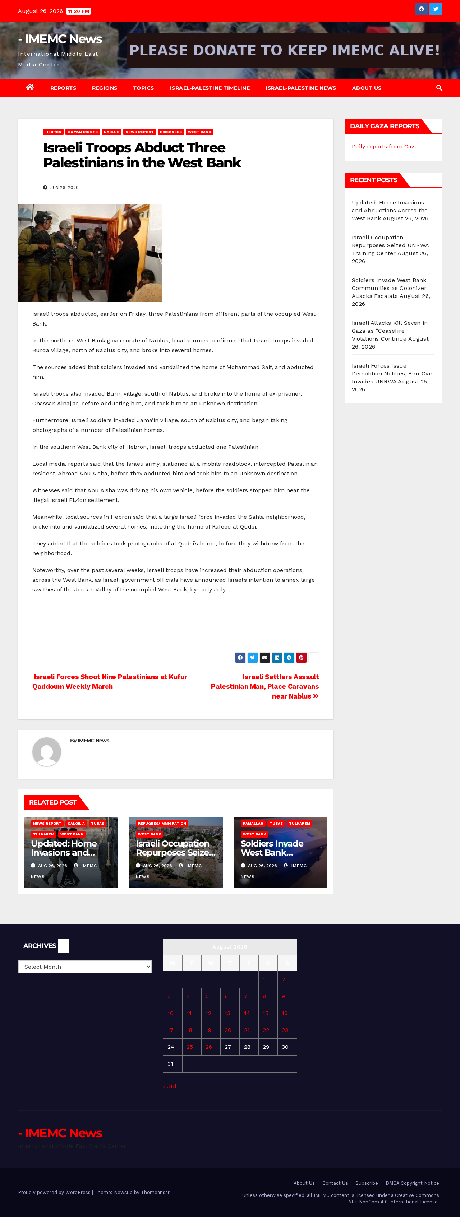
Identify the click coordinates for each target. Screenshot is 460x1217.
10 (170, 1013)
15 (265, 1013)
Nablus (111, 132)
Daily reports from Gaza (385, 146)
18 (189, 1030)
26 (209, 1046)
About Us (367, 88)
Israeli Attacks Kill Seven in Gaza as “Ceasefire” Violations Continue (390, 330)
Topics (143, 88)
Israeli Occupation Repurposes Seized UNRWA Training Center (390, 245)
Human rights (83, 132)
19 (208, 1030)
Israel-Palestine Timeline (210, 88)
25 (190, 1046)
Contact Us (335, 1183)
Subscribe (366, 1183)
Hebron (53, 132)
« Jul (169, 1086)
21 (247, 1030)
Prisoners (171, 132)
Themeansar (155, 1192)
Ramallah (253, 823)
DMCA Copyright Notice (412, 1183)
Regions (105, 88)
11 (189, 1013)
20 (228, 1030)
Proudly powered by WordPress (55, 1192)
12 (208, 1013)
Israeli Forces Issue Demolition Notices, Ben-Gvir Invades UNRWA (392, 373)
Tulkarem (43, 834)
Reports (63, 88)
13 (227, 1013)
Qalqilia (76, 823)
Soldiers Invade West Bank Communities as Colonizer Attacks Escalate (389, 288)
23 (285, 1030)
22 (266, 1030)
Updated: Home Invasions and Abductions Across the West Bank (390, 210)
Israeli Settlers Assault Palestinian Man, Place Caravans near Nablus (265, 686)
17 (170, 1030)
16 (285, 1013)
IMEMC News (93, 740)
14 (247, 1013)
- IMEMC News (60, 38)
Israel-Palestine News (301, 88)
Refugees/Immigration (162, 823)
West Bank (199, 132)
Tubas (97, 823)
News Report (139, 132)
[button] (439, 87)
